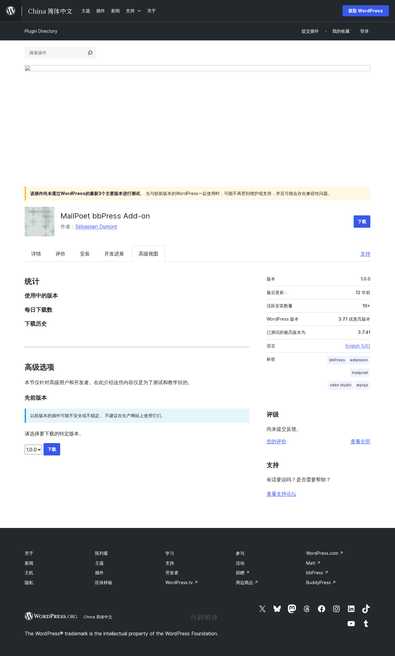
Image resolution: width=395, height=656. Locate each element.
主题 (99, 563)
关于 (29, 553)
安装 (85, 254)
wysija (362, 385)
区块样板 (103, 582)
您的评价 (276, 441)
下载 (362, 221)
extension (359, 360)
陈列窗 (101, 553)
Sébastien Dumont (96, 226)
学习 (169, 553)
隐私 (29, 582)
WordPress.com (324, 553)
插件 (99, 572)
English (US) (358, 345)
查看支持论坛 (281, 494)
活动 (240, 563)
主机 (29, 572)
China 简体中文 (98, 616)
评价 (60, 254)
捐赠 (243, 572)
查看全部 (360, 441)
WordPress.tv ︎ (181, 582)
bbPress (337, 360)
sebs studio (340, 385)
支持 (365, 254)
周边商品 (247, 582)
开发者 (171, 572)
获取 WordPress (365, 10)
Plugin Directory (41, 31)
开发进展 (114, 254)
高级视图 (148, 254)
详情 (36, 254)
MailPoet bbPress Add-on (105, 215)
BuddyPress (321, 582)
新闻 (29, 563)
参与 (240, 553)
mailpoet (360, 372)
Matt (313, 563)
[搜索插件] (90, 53)
